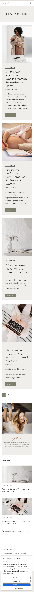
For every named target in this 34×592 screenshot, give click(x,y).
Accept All (16, 584)
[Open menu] (30, 3)
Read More (11, 115)
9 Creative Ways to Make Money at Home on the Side (16, 269)
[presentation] (17, 44)
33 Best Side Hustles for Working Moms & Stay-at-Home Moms (16, 78)
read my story (17, 451)
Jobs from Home (10, 67)
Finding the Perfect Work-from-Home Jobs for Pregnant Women (15, 177)
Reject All (16, 581)
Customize (16, 577)
